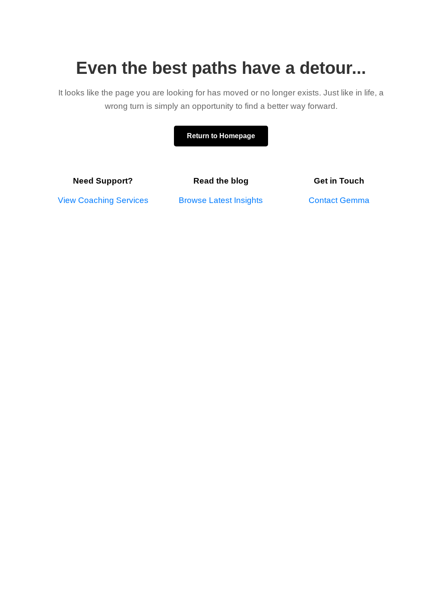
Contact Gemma (339, 200)
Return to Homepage (221, 136)
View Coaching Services (103, 200)
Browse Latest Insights (221, 200)
